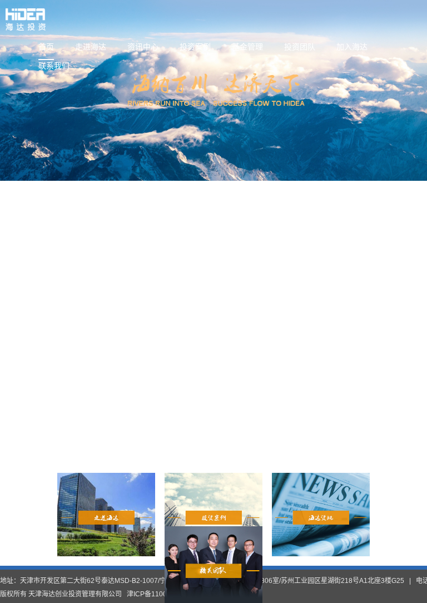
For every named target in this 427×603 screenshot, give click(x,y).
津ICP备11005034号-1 (161, 594)
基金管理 (247, 46)
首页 (46, 46)
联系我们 (53, 65)
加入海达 (352, 46)
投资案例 (195, 46)
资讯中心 (142, 46)
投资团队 (299, 46)
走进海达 (90, 46)
